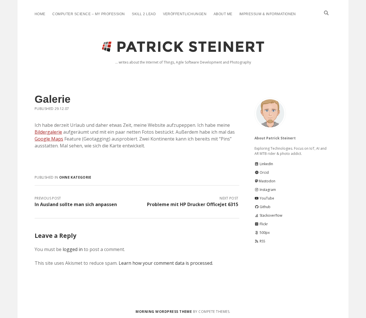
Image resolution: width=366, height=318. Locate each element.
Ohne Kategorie (75, 177)
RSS (262, 241)
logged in (73, 249)
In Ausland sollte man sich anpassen (76, 204)
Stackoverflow (270, 215)
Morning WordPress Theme (164, 311)
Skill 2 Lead (144, 14)
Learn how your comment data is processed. (166, 263)
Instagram (267, 189)
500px (264, 232)
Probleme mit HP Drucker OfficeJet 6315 (192, 204)
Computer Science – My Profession (88, 14)
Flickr (263, 224)
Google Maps (49, 139)
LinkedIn (266, 163)
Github (264, 206)
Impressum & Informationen (267, 14)
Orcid (264, 172)
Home (40, 14)
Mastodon (267, 181)
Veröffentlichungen (185, 14)
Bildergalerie (48, 132)
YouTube (266, 198)
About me (223, 14)
